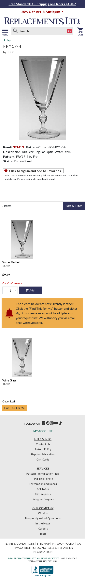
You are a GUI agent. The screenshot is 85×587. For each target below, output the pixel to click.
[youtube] (56, 423)
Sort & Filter (74, 205)
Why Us (43, 513)
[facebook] (43, 423)
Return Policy (43, 449)
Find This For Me (14, 408)
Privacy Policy (63, 543)
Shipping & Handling (43, 454)
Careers (43, 528)
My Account (43, 431)
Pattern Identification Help (43, 473)
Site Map (43, 543)
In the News (42, 523)
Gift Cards (42, 459)
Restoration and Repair (43, 483)
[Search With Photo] (69, 31)
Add (32, 290)
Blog (43, 533)
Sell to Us (43, 489)
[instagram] (52, 423)
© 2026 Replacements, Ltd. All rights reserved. (34, 558)
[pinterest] (48, 423)
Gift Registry (43, 494)
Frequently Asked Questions (43, 518)
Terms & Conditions (19, 543)
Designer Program (43, 499)
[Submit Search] (15, 31)
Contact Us (43, 444)
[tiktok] (60, 423)
